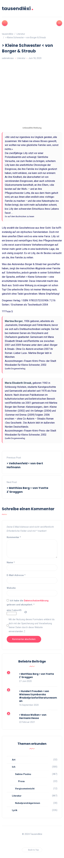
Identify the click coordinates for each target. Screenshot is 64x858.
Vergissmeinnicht (24, 788)
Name (11, 562)
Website (11, 588)
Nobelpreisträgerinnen (27, 803)
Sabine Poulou (23, 774)
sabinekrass (8, 58)
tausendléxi (17, 8)
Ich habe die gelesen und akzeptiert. (27, 602)
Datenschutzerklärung (36, 600)
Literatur (21, 58)
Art (13, 759)
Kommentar (14, 537)
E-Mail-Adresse (16, 575)
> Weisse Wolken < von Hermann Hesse (32, 716)
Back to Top (33, 850)
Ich (13, 766)
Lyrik (14, 810)
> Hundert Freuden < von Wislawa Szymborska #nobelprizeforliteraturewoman (38, 696)
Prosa (21, 781)
